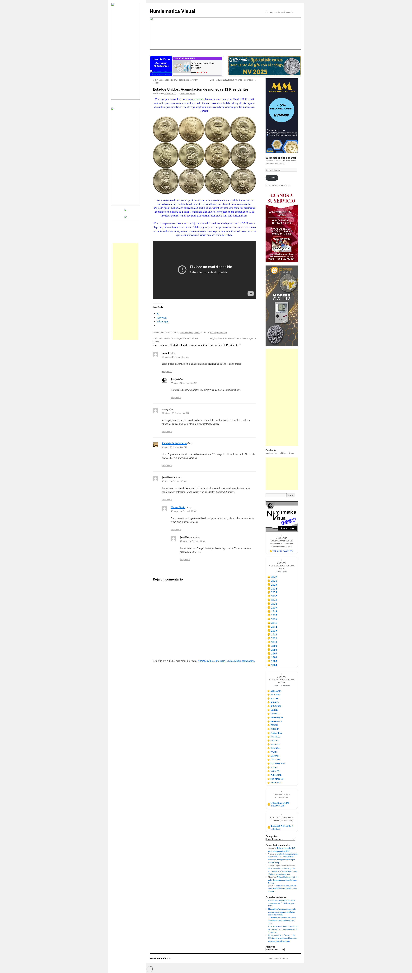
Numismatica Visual (172, 10)
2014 (272, 627)
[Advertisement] (125, 291)
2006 (272, 657)
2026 (272, 581)
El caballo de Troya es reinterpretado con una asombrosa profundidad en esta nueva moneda (282, 912)
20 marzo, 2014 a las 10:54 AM (175, 356)
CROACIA (273, 713)
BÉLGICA (273, 702)
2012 (272, 634)
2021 (272, 600)
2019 (272, 607)
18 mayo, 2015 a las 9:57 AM (183, 511)
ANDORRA (274, 694)
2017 (272, 615)
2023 (272, 592)
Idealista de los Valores (174, 443)
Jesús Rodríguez (187, 93)
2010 (272, 642)
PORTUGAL (274, 775)
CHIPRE (272, 709)
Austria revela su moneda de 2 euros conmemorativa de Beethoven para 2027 (282, 920)
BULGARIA (274, 706)
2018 (272, 611)
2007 (272, 653)
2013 (272, 630)
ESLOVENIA (274, 721)
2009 (272, 646)
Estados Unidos (186, 332)
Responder (167, 371)
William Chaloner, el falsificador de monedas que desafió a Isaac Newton (283, 880)
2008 (272, 650)
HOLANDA (274, 744)
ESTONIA (273, 729)
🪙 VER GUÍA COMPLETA (282, 551)
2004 (272, 665)
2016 (272, 619)
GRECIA (273, 740)
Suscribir (271, 177)
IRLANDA (273, 748)
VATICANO (274, 782)
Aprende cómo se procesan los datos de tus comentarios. (226, 660)
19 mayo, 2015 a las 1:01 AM (192, 541)
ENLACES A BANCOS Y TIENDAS (280, 827)
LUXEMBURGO (276, 763)
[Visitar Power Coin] (282, 305)
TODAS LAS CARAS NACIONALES (278, 804)
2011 (272, 638)
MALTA (272, 767)
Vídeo (197, 332)
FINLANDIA (274, 733)
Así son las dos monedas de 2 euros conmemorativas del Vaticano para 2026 (281, 903)
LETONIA (273, 755)
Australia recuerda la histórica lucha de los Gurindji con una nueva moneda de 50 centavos (282, 929)
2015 (272, 623)
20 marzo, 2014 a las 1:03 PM (184, 383)
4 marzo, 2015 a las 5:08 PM (174, 447)
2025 (272, 584)
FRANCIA (273, 736)
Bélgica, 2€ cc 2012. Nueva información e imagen (233, 79)
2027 (272, 577)
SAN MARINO (275, 778)
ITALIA (272, 752)
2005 (272, 661)
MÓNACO (273, 771)
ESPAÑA (272, 725)
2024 (272, 588)
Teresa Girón (178, 507)
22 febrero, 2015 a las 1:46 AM (175, 413)
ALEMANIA (274, 690)
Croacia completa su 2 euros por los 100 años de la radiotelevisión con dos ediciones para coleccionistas (282, 871)
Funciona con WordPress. (279, 958)
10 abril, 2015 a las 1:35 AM (174, 481)
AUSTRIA (273, 698)
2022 (272, 596)
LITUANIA (274, 759)
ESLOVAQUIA (275, 717)
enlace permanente (218, 332)
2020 (272, 604)
